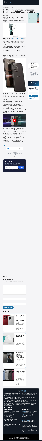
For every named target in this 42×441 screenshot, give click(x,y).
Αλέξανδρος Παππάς (12, 13)
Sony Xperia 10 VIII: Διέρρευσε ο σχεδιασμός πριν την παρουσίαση (20, 337)
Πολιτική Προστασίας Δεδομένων (12, 434)
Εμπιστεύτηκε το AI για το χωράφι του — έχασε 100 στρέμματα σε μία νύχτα (29, 430)
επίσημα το (17, 38)
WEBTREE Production (25, 437)
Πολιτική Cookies (20, 434)
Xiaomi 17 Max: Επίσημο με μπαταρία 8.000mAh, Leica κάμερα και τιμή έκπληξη (29, 426)
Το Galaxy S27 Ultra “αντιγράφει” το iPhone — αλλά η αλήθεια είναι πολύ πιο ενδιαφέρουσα (20, 318)
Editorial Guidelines (20, 435)
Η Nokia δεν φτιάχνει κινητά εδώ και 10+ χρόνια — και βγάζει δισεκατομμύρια (30, 415)
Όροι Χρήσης (5, 434)
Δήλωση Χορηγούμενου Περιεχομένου (29, 434)
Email (4, 301)
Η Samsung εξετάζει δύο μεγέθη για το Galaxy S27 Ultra (20, 356)
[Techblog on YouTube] (9, 407)
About (20, 437)
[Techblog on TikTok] (14, 407)
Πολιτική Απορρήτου (19, 169)
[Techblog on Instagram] (6, 407)
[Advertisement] (14, 224)
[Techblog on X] (11, 407)
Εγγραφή (21, 167)
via (4, 145)
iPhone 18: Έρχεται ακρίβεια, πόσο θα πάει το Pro (20, 372)
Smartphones (6, 15)
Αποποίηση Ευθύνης (14, 435)
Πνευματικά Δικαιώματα (7, 435)
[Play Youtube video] (14, 120)
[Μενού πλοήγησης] (37, 2)
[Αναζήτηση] (34, 2)
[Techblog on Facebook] (4, 407)
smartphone (11, 51)
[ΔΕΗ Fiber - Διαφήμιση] (33, 18)
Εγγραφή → (33, 95)
